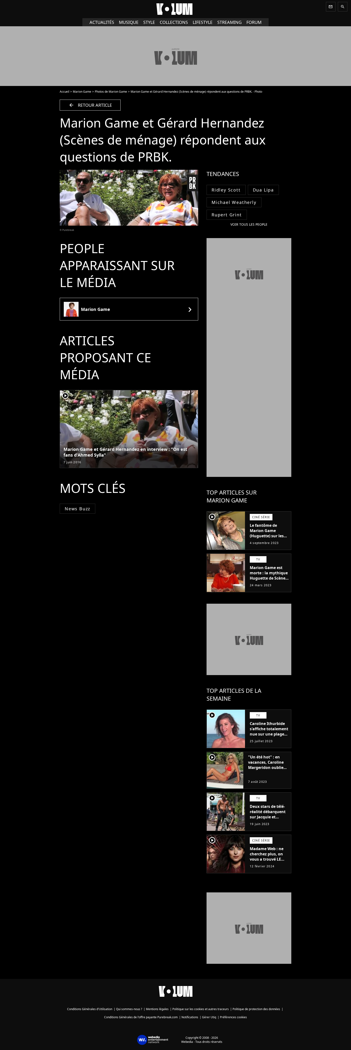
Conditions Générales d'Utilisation (89, 1009)
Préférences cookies (233, 1017)
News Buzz (77, 509)
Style (149, 22)
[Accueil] (175, 9)
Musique (128, 22)
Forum (253, 22)
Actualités (102, 22)
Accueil (64, 92)
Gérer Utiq (209, 1017)
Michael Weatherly (234, 202)
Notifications (189, 1017)
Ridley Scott (226, 190)
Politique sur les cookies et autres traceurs (200, 1009)
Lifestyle (203, 22)
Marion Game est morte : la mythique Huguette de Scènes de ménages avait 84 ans (269, 578)
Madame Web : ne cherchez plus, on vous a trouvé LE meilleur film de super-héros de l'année (266, 862)
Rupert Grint (227, 215)
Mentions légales (157, 1009)
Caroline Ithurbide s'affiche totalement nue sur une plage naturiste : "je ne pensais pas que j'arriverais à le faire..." (269, 739)
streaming (229, 22)
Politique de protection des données (256, 1009)
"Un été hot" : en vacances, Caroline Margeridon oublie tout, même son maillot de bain (266, 767)
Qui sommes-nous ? (129, 1009)
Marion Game (82, 92)
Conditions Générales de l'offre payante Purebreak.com (141, 1017)
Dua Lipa (263, 190)
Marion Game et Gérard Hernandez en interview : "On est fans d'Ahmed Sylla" (125, 452)
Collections (174, 22)
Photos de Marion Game (111, 92)
